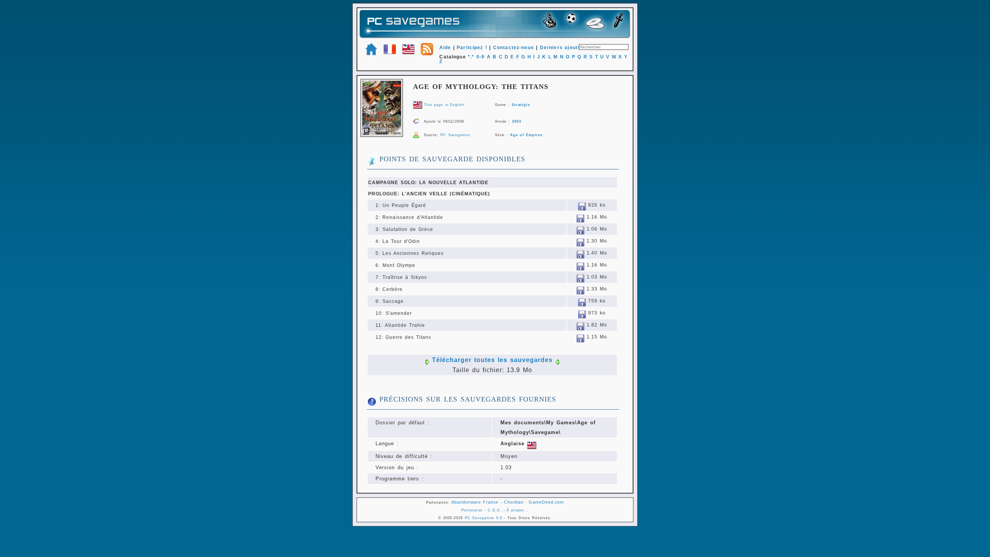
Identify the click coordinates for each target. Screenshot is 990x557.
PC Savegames (455, 135)
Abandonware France (474, 502)
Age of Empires (526, 135)
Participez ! (472, 47)
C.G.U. (494, 510)
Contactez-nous (513, 47)
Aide (445, 47)
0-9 (480, 57)
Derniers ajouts (560, 47)
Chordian (514, 502)
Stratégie (521, 105)
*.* (471, 57)
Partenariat (472, 510)
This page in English (444, 105)
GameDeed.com (546, 502)
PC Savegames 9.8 (483, 518)
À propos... (518, 510)
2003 (516, 121)
